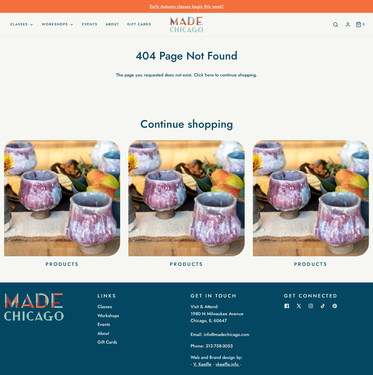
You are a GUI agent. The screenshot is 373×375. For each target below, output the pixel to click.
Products (62, 264)
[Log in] (348, 24)
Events (89, 24)
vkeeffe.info (227, 364)
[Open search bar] (336, 25)
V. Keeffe (202, 364)
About (112, 24)
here (209, 75)
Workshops (108, 316)
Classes (104, 306)
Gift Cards (139, 24)
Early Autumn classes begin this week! (187, 6)
